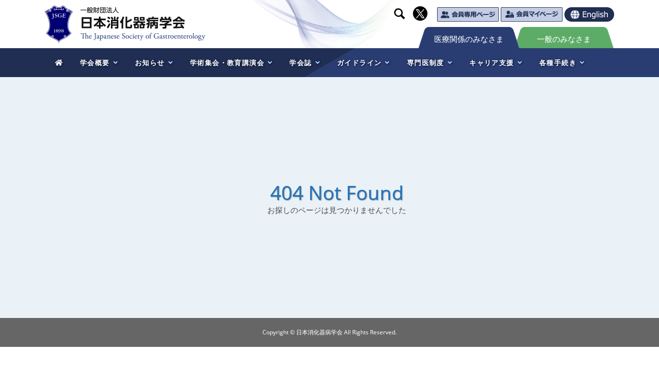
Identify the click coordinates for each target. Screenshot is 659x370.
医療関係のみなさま (469, 39)
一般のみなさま (564, 39)
